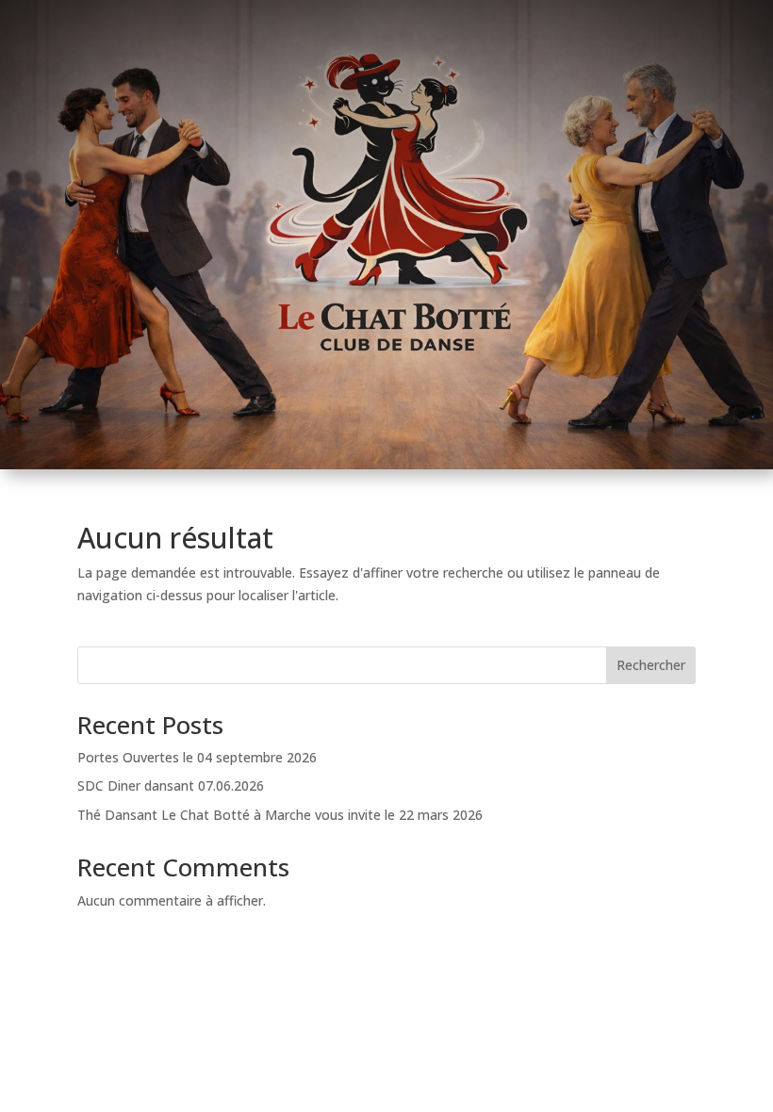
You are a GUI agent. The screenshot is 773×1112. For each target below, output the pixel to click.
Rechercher (651, 665)
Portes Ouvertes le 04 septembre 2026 (197, 757)
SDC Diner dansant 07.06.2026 (170, 785)
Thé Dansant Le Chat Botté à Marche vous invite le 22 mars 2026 (280, 815)
